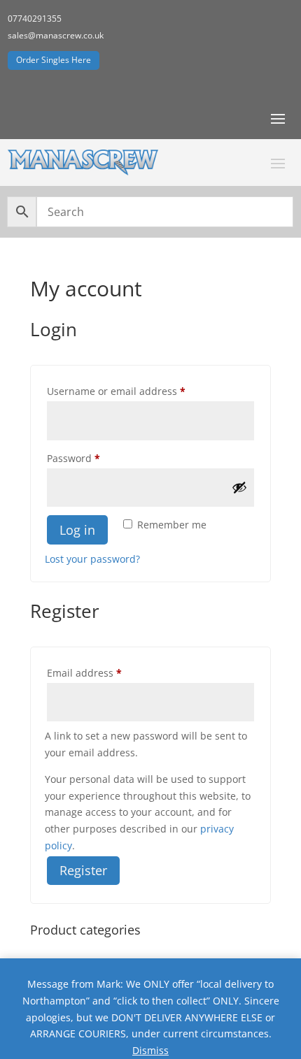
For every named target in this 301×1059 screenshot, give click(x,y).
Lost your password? (92, 558)
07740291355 (35, 18)
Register (83, 870)
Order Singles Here (53, 60)
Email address (105, 672)
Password (95, 458)
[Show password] (239, 487)
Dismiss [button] (150, 1050)
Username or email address (137, 391)
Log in (77, 529)
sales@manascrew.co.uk (56, 35)
